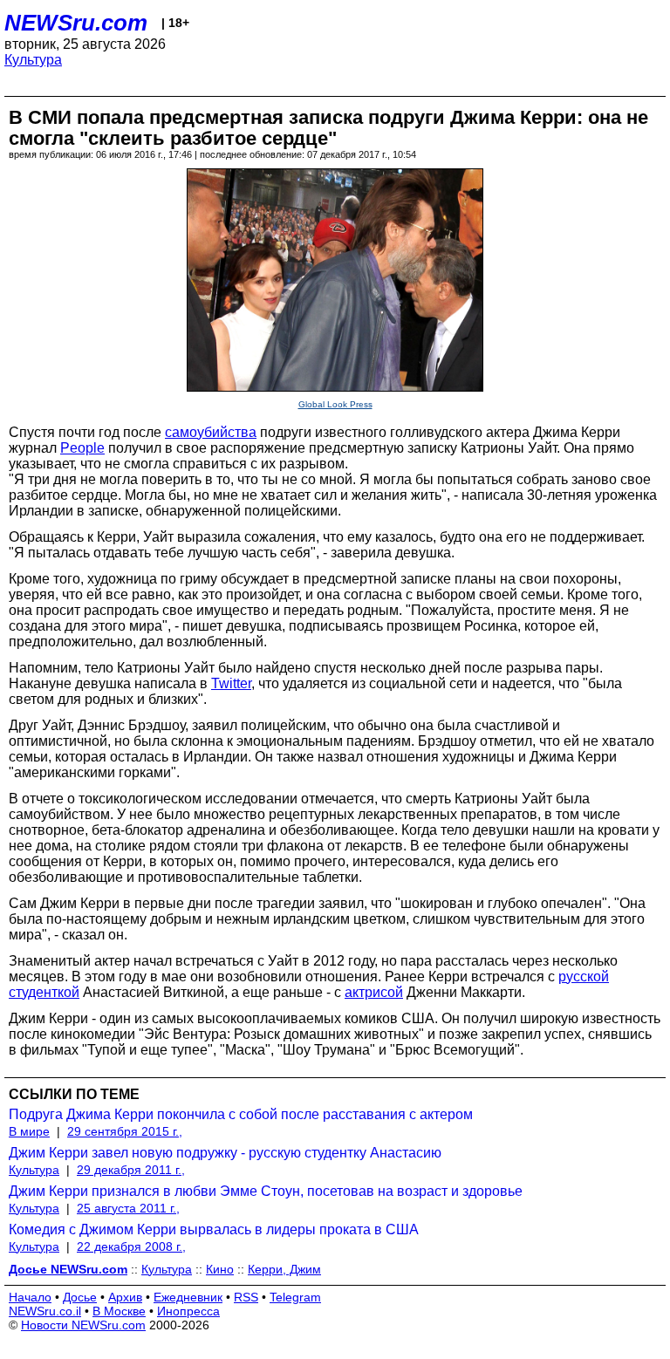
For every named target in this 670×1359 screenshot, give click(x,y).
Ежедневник (188, 1297)
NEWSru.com (75, 23)
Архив (125, 1297)
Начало (30, 1297)
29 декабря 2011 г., (131, 1170)
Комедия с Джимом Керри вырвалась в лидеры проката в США (214, 1229)
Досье (80, 1297)
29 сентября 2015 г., (124, 1131)
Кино (220, 1269)
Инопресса (188, 1311)
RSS (246, 1297)
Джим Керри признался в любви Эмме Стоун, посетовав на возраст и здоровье (266, 1191)
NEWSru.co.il (45, 1311)
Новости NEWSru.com (83, 1325)
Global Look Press (335, 404)
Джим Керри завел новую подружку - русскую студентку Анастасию (225, 1152)
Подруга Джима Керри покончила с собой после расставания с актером (241, 1114)
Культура (33, 59)
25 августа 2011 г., (128, 1208)
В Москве (119, 1311)
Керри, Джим (284, 1269)
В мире (29, 1131)
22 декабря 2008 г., (131, 1246)
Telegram (295, 1297)
